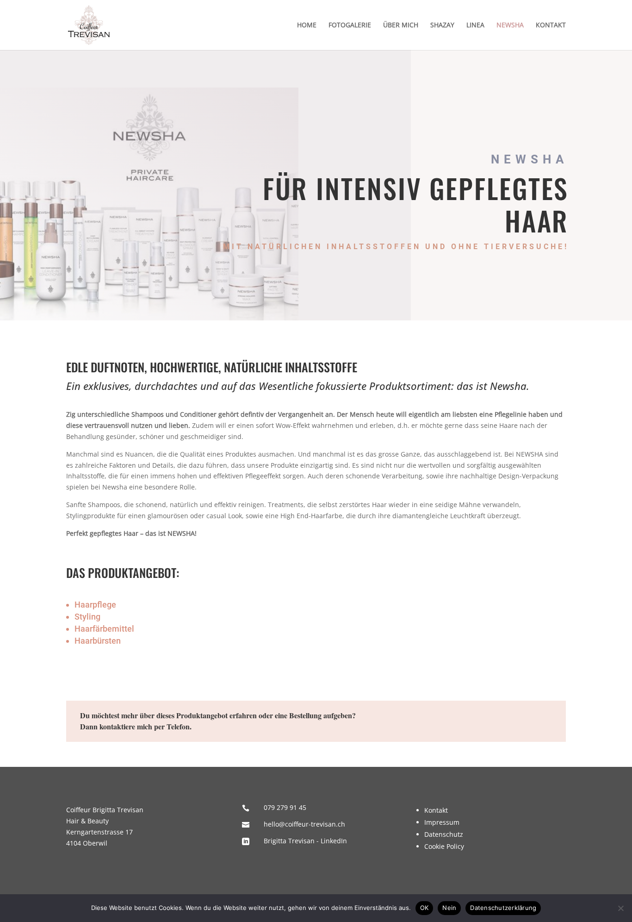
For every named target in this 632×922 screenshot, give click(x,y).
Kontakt (436, 810)
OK (424, 907)
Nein (449, 907)
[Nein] (620, 908)
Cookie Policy (444, 846)
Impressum (441, 822)
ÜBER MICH (400, 25)
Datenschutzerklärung (503, 907)
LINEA (475, 25)
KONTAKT (551, 25)
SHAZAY (442, 25)
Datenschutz (443, 834)
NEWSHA (510, 25)
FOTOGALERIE (349, 25)
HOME (306, 25)
